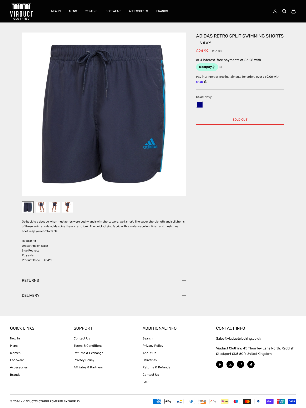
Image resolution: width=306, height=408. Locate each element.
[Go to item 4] (67, 207)
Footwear (17, 360)
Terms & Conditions (88, 346)
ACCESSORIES (138, 11)
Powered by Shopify (65, 401)
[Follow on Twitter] (230, 364)
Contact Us (82, 338)
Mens (14, 346)
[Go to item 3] (54, 207)
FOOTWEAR (113, 11)
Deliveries (150, 360)
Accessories (19, 367)
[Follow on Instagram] (240, 364)
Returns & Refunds (156, 367)
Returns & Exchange (88, 353)
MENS (73, 11)
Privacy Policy (84, 360)
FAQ (145, 382)
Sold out (240, 119)
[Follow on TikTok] (251, 364)
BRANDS (162, 11)
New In (15, 338)
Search (148, 338)
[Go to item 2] (41, 207)
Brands (15, 375)
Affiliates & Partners (88, 367)
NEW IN (56, 11)
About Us (149, 353)
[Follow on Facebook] (219, 364)
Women (15, 353)
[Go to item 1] (28, 207)
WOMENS (91, 11)
